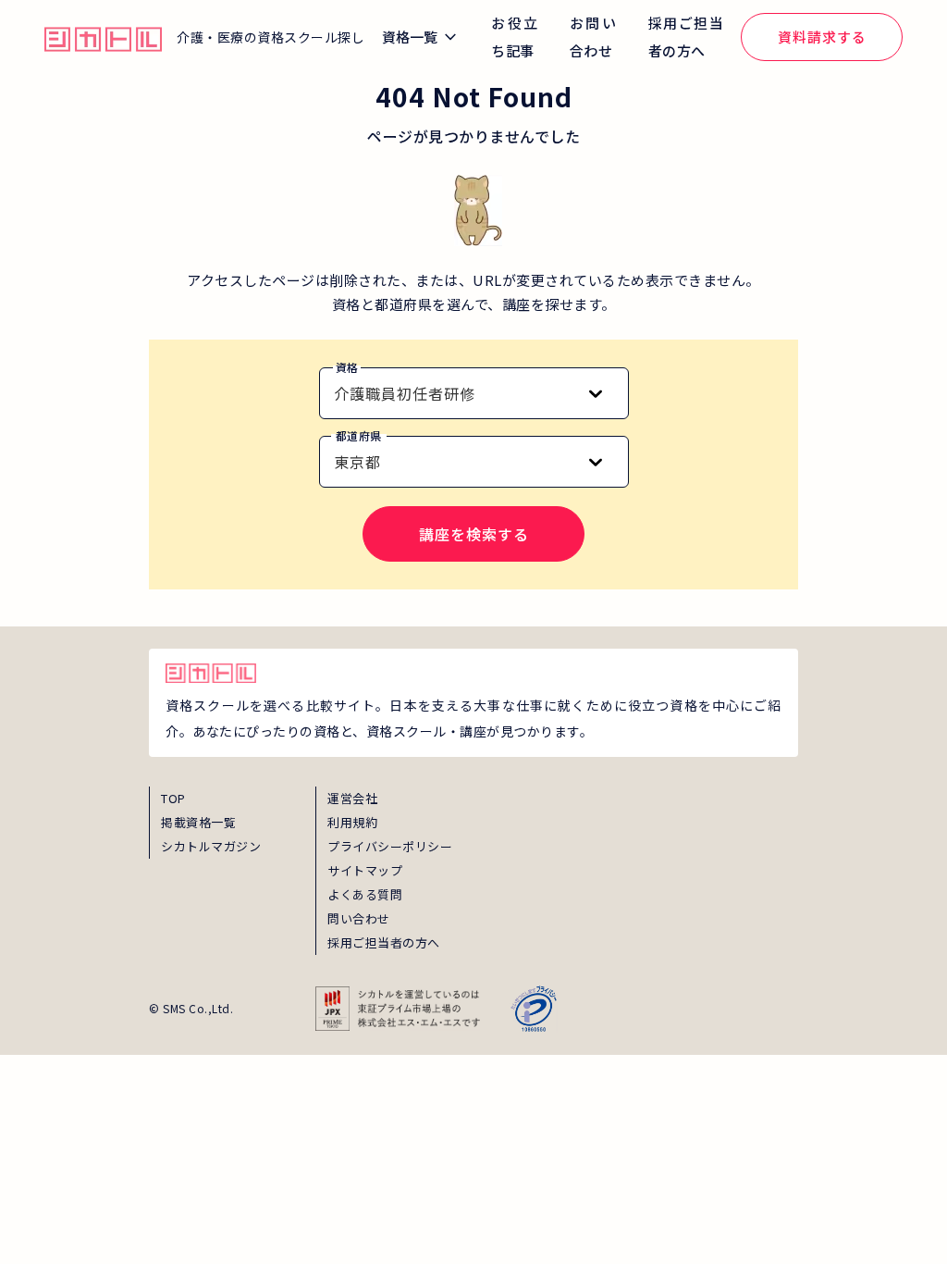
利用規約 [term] (352, 822)
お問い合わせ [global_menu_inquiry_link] (593, 36)
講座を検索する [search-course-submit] (474, 534)
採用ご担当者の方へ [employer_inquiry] (383, 942)
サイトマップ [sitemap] (364, 870)
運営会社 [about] (352, 798)
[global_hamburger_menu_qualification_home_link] (103, 37)
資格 (347, 367)
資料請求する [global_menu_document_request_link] (822, 36)
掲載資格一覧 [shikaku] (198, 822)
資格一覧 (409, 36)
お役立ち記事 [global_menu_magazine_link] (514, 36)
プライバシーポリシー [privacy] (389, 846)
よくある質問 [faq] (364, 894)
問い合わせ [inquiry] (358, 918)
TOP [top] (173, 798)
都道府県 (359, 435)
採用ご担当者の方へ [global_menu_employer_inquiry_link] (685, 36)
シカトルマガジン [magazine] (211, 846)
